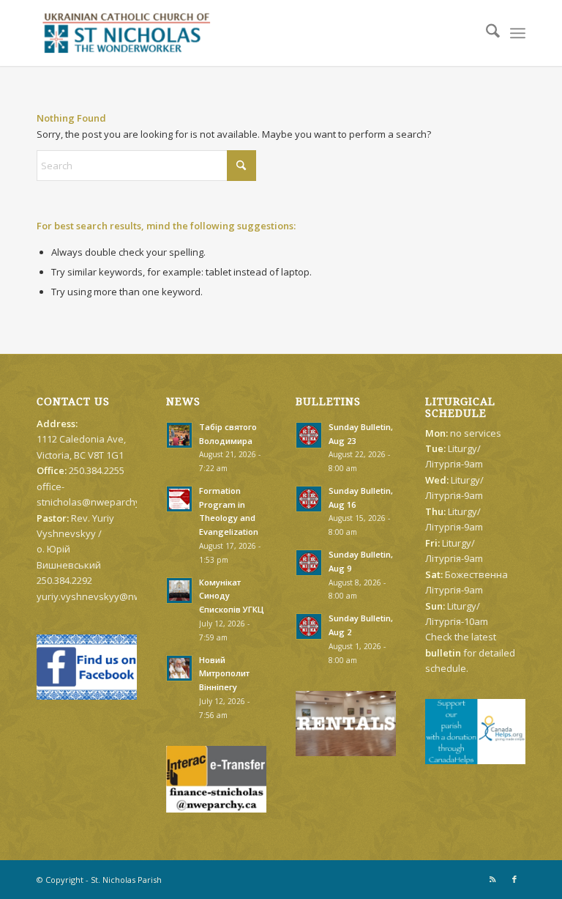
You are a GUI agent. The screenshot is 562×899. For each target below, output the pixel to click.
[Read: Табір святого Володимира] (179, 435)
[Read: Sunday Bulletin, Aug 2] (309, 626)
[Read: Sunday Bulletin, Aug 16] (309, 499)
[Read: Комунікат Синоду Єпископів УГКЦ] (179, 590)
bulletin (443, 652)
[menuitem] (485, 33)
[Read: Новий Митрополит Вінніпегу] (179, 668)
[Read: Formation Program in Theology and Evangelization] (179, 499)
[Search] (485, 33)
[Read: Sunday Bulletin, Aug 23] (309, 435)
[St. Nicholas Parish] (126, 33)
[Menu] (517, 33)
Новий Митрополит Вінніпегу (224, 673)
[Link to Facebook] (514, 879)
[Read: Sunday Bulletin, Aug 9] (309, 563)
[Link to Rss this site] (492, 879)
